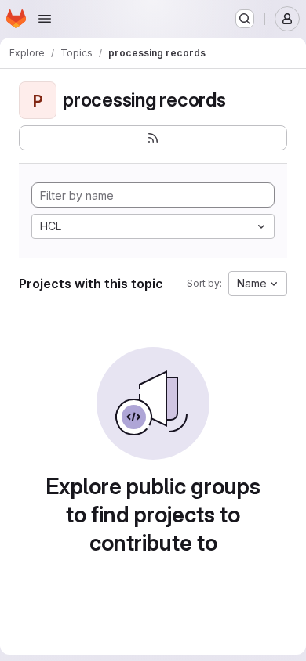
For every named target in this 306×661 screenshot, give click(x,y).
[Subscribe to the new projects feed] (153, 137)
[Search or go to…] (244, 18)
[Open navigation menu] (44, 18)
